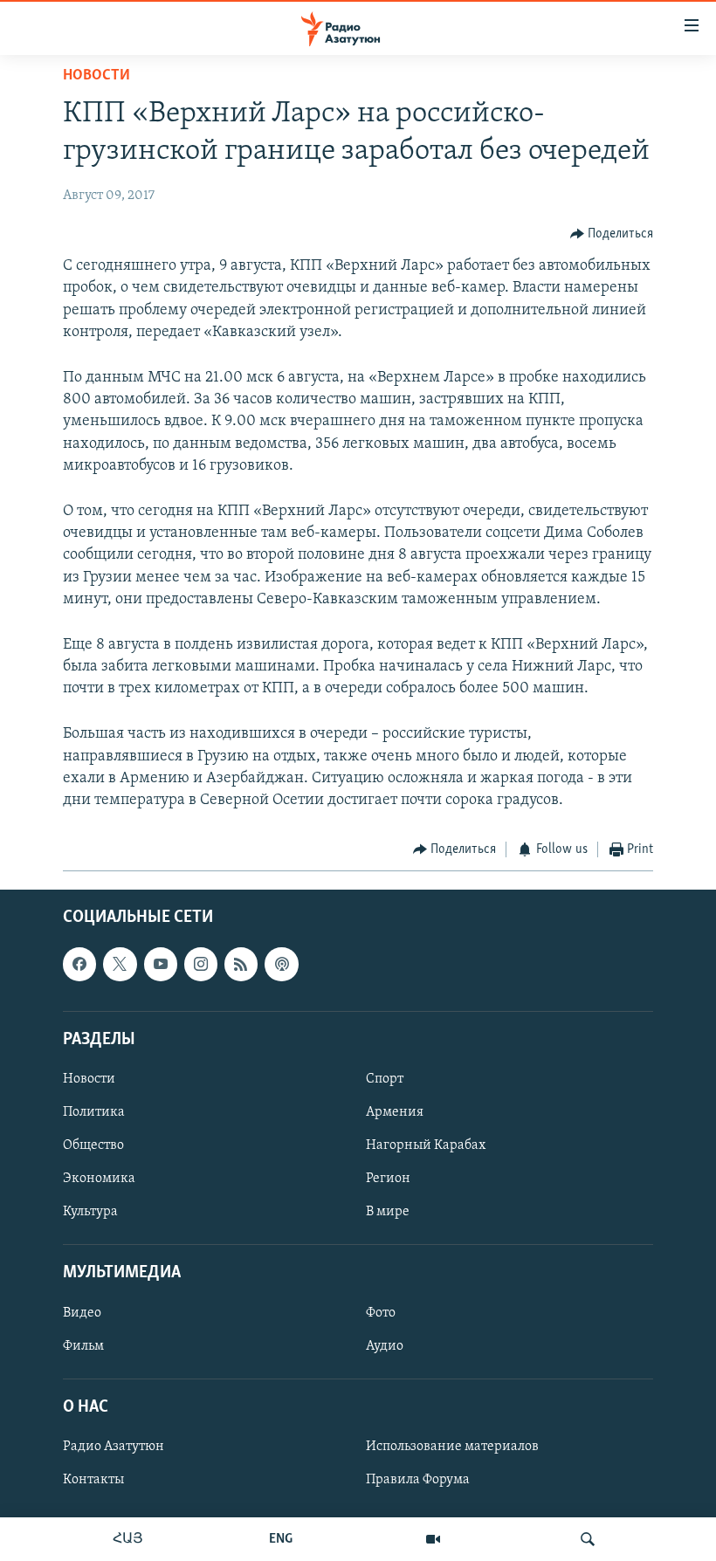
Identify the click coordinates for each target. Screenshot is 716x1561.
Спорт (384, 1079)
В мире (388, 1212)
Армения (394, 1112)
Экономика (99, 1179)
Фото (381, 1312)
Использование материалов (452, 1447)
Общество (93, 1145)
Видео (82, 1312)
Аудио (384, 1345)
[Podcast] (281, 963)
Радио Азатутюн (113, 1447)
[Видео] (433, 1539)
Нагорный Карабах (425, 1145)
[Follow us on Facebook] (79, 963)
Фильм (83, 1345)
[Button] (612, 234)
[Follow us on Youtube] (160, 963)
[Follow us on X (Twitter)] (119, 963)
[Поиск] (587, 1539)
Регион (388, 1179)
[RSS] (241, 963)
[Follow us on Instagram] (200, 963)
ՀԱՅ (128, 1539)
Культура (90, 1212)
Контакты (93, 1480)
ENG (281, 1539)
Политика (94, 1112)
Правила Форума (418, 1480)
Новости (96, 76)
